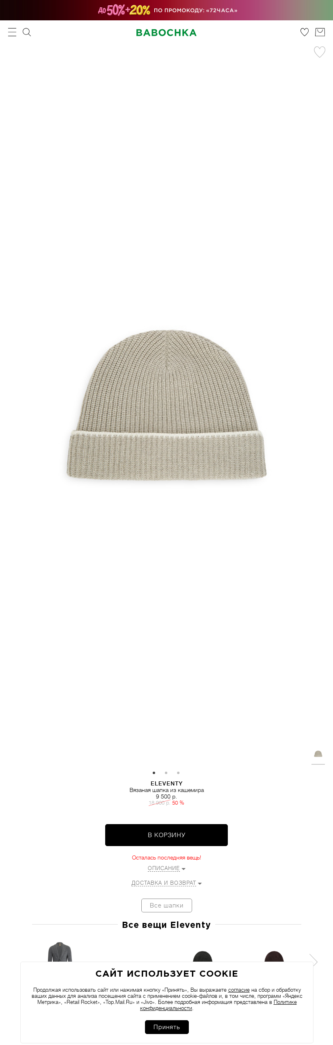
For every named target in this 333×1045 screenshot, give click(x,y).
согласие (239, 990)
